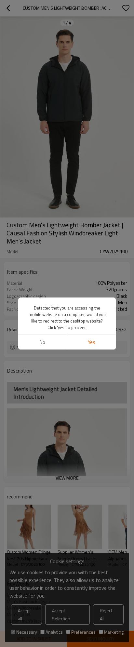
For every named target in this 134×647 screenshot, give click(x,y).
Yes (91, 342)
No (42, 342)
